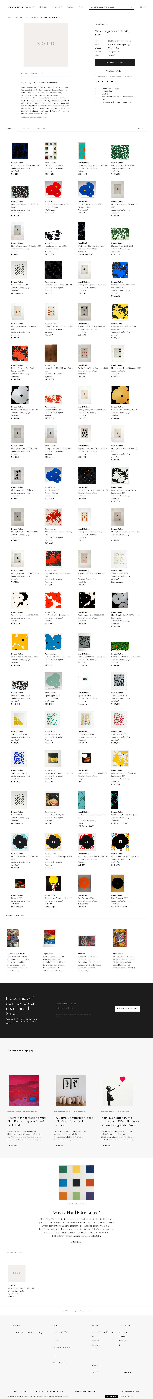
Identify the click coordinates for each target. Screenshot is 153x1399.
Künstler (43, 7)
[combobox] (111, 7)
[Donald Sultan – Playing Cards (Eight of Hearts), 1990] (53, 312)
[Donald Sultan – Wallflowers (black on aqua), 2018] (120, 800)
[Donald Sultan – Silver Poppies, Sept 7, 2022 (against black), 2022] (120, 600)
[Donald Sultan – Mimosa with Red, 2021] (20, 681)
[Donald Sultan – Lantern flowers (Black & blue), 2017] (20, 151)
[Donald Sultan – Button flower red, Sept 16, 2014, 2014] (87, 842)
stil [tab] (42, 73)
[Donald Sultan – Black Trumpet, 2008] (120, 883)
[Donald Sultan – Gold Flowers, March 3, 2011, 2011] (120, 395)
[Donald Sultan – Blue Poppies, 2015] (53, 475)
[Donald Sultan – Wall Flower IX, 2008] (20, 270)
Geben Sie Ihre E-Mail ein (66, 1004)
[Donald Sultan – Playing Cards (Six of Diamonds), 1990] (87, 353)
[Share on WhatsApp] (116, 81)
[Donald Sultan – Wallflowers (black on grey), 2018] (87, 231)
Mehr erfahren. (127, 102)
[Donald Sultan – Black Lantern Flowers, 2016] (53, 231)
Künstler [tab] (34, 73)
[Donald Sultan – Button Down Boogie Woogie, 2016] (120, 842)
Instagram (123, 1332)
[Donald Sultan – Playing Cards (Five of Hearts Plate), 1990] (53, 353)
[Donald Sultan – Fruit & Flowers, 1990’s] (53, 151)
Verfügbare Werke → (114, 71)
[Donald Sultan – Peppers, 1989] (20, 883)
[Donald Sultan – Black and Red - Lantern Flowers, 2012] (53, 559)
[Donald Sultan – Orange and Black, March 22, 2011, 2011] (87, 475)
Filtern (138, 128)
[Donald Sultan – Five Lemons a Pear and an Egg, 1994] (53, 758)
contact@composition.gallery (28, 1332)
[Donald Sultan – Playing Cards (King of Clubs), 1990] (20, 559)
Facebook (122, 1336)
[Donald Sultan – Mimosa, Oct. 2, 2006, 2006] (120, 231)
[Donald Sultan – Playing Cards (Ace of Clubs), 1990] (53, 434)
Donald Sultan (30, 17)
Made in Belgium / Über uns (103, 1332)
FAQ (93, 1336)
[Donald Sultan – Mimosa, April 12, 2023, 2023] (120, 151)
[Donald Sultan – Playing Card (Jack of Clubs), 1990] (20, 517)
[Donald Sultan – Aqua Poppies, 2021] (53, 681)
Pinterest (122, 1341)
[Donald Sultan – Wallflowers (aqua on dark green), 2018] (87, 800)
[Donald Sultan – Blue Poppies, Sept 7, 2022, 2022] (53, 642)
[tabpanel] (45, 99)
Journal (70, 7)
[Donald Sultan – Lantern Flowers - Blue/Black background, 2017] (120, 270)
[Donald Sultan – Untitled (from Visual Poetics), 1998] (87, 642)
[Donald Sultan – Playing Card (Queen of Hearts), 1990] (120, 517)
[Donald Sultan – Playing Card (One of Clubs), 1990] (20, 434)
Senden (127, 1373)
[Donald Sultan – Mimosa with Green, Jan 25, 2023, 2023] (20, 189)
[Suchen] (131, 7)
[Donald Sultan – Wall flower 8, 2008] (120, 681)
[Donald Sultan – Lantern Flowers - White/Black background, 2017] (120, 475)
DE (141, 7)
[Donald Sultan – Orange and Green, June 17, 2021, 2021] (120, 642)
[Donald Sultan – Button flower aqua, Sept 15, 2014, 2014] (20, 842)
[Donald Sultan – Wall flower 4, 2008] (53, 719)
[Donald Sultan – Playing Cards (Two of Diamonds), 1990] (20, 312)
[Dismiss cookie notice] (136, 1396)
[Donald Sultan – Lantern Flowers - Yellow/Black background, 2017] (120, 312)
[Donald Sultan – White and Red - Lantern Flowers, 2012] (53, 517)
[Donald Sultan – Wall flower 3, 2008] (87, 719)
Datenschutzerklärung (85, 1391)
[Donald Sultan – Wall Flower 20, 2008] (120, 559)
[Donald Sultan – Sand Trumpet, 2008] (87, 883)
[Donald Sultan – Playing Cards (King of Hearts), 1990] (87, 395)
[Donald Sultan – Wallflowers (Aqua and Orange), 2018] (87, 151)
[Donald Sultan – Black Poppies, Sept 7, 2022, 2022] (87, 600)
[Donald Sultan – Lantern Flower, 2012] (53, 395)
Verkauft (111, 55)
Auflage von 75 (114, 51)
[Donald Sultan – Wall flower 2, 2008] (120, 719)
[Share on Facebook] (102, 81)
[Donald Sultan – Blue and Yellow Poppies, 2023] (87, 189)
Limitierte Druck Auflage (118, 41)
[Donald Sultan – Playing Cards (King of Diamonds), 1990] (120, 434)
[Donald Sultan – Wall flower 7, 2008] (20, 719)
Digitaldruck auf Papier (117, 44)
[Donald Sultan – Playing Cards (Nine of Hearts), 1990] (87, 517)
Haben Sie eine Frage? (110, 88)
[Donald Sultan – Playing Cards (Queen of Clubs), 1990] (87, 270)
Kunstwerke (57, 7)
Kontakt (95, 1349)
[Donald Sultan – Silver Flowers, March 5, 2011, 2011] (20, 395)
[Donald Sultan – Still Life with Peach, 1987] (53, 800)
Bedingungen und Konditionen (50, 1391)
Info (81, 7)
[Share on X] (107, 81)
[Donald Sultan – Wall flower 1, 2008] (20, 758)
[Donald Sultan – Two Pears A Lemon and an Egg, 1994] (87, 758)
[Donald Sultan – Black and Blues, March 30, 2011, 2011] (53, 270)
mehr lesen (13, 1146)
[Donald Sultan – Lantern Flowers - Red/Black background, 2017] (20, 353)
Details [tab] (24, 73)
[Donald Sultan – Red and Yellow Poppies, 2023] (53, 189)
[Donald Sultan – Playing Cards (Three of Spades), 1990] (120, 353)
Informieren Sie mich (115, 62)
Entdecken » (76, 1242)
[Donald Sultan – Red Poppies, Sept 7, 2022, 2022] (53, 600)
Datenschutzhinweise (126, 1396)
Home (10, 17)
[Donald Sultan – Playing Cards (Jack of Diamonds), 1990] (120, 189)
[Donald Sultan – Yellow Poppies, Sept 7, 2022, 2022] (20, 642)
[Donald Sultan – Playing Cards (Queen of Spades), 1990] (20, 231)
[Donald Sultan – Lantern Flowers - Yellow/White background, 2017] (120, 758)
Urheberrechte (20, 1391)
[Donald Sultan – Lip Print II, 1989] (87, 681)
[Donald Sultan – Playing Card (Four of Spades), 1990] (87, 312)
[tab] (11, 129)
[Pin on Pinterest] (112, 81)
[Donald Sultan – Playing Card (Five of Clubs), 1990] (20, 475)
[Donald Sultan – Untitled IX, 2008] (20, 800)
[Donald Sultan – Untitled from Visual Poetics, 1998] (53, 883)
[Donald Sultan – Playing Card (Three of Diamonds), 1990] (87, 559)
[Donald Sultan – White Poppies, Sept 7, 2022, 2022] (20, 600)
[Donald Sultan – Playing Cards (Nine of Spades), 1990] (87, 434)
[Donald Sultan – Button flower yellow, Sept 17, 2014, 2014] (53, 842)
